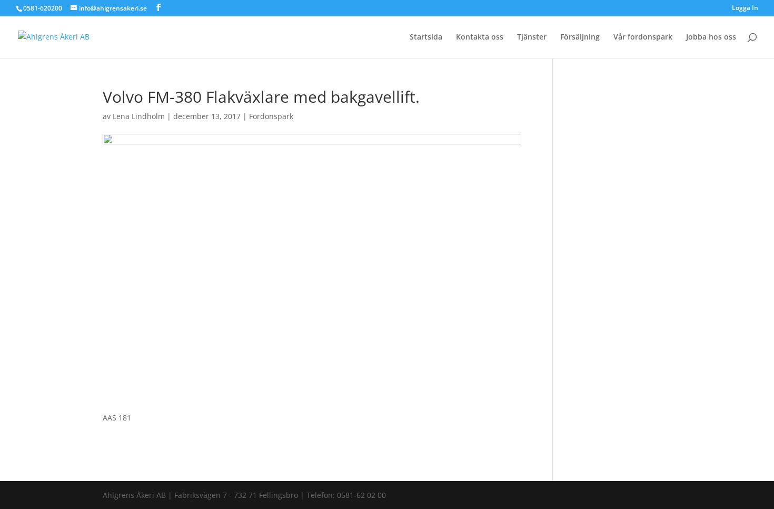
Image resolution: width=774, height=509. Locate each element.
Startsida (426, 37)
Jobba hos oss (711, 37)
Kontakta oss (479, 37)
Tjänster (532, 37)
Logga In (745, 8)
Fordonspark (271, 116)
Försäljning (580, 37)
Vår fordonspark (642, 37)
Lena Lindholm (139, 116)
